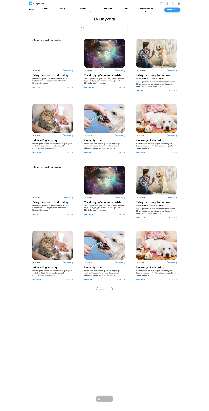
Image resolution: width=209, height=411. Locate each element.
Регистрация (172, 10)
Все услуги (128, 10)
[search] (161, 3)
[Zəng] (99, 399)
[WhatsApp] (110, 399)
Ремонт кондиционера (86, 10)
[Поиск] (161, 3)
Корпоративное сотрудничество (146, 10)
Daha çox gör (104, 289)
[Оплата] (167, 3)
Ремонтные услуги (108, 10)
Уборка (32, 10)
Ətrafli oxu (69, 87)
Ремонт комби (45, 10)
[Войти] (173, 3)
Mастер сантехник (64, 10)
